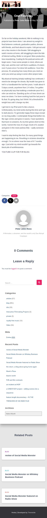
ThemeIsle (31, 512)
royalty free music (12, 321)
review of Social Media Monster (17, 350)
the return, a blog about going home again (21, 367)
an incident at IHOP (13, 384)
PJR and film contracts (14, 380)
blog (14, 195)
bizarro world (11, 376)
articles (8, 298)
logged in (14, 269)
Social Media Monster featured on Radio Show (23, 362)
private (8, 316)
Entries (10, 337)
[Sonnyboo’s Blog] (12, 4)
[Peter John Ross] (23, 218)
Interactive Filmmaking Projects (17, 312)
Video (8, 325)
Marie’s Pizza (11, 371)
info (7, 307)
